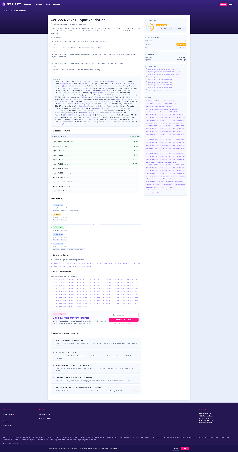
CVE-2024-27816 (94, 280)
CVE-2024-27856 (106, 301)
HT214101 (62, 266)
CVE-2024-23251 (56, 289)
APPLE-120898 (108, 263)
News (5, 418)
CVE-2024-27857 (119, 289)
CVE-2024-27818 (81, 286)
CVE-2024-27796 (132, 295)
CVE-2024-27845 (81, 303)
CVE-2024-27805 (68, 283)
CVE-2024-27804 (68, 280)
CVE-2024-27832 (106, 283)
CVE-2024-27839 (132, 301)
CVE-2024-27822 (132, 289)
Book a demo (57, 4)
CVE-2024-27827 (119, 283)
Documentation (44, 414)
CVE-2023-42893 (132, 286)
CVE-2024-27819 (106, 303)
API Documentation (45, 418)
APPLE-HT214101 (134, 263)
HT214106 (54, 263)
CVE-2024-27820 (132, 298)
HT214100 (54, 266)
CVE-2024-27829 (119, 280)
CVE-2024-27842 (119, 295)
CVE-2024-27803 (94, 303)
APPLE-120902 (64, 263)
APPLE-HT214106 (85, 266)
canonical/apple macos (169, 190)
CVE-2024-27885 (68, 292)
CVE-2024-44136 (119, 301)
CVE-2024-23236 (56, 283)
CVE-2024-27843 (106, 292)
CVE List (39, 4)
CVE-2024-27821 (119, 292)
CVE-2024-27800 (94, 289)
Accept (185, 448)
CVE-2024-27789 (68, 306)
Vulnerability (8, 11)
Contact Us (7, 422)
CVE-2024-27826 (56, 280)
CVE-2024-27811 (119, 286)
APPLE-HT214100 (121, 263)
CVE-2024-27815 (94, 286)
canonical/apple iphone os (168, 187)
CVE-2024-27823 (106, 286)
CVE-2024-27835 (68, 303)
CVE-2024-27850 (94, 298)
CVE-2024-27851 (106, 298)
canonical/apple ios (166, 184)
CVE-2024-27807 (132, 303)
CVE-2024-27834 (56, 298)
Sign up (223, 4)
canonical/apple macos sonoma (174, 181)
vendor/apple (160, 181)
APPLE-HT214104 (85, 263)
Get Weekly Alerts (123, 320)
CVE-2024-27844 (94, 292)
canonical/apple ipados (179, 184)
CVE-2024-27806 (56, 295)
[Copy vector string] (183, 29)
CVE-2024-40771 (56, 301)
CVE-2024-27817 (81, 283)
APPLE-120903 (72, 266)
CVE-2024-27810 (81, 289)
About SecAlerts (8, 414)
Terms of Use (7, 426)
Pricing (47, 4)
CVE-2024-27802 (106, 289)
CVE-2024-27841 (132, 280)
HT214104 (73, 263)
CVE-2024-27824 (56, 292)
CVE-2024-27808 (81, 298)
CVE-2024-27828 (68, 301)
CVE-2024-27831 (94, 283)
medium (181, 44)
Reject (176, 448)
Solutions (27, 4)
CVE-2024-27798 (68, 295)
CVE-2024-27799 (68, 286)
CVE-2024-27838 (68, 298)
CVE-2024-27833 (56, 306)
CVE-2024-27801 (132, 283)
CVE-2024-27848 (81, 295)
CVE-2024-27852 (56, 303)
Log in (231, 4)
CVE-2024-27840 (81, 301)
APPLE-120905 (97, 263)
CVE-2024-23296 (81, 306)
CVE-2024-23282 (68, 289)
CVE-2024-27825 (106, 280)
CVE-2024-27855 (132, 292)
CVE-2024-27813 (81, 292)
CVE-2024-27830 (119, 298)
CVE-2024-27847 (94, 295)
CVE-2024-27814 (94, 301)
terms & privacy (112, 448)
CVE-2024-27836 (56, 286)
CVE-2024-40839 (119, 303)
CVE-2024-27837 (81, 280)
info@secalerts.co (205, 423)
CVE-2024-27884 (106, 295)
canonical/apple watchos (152, 184)
